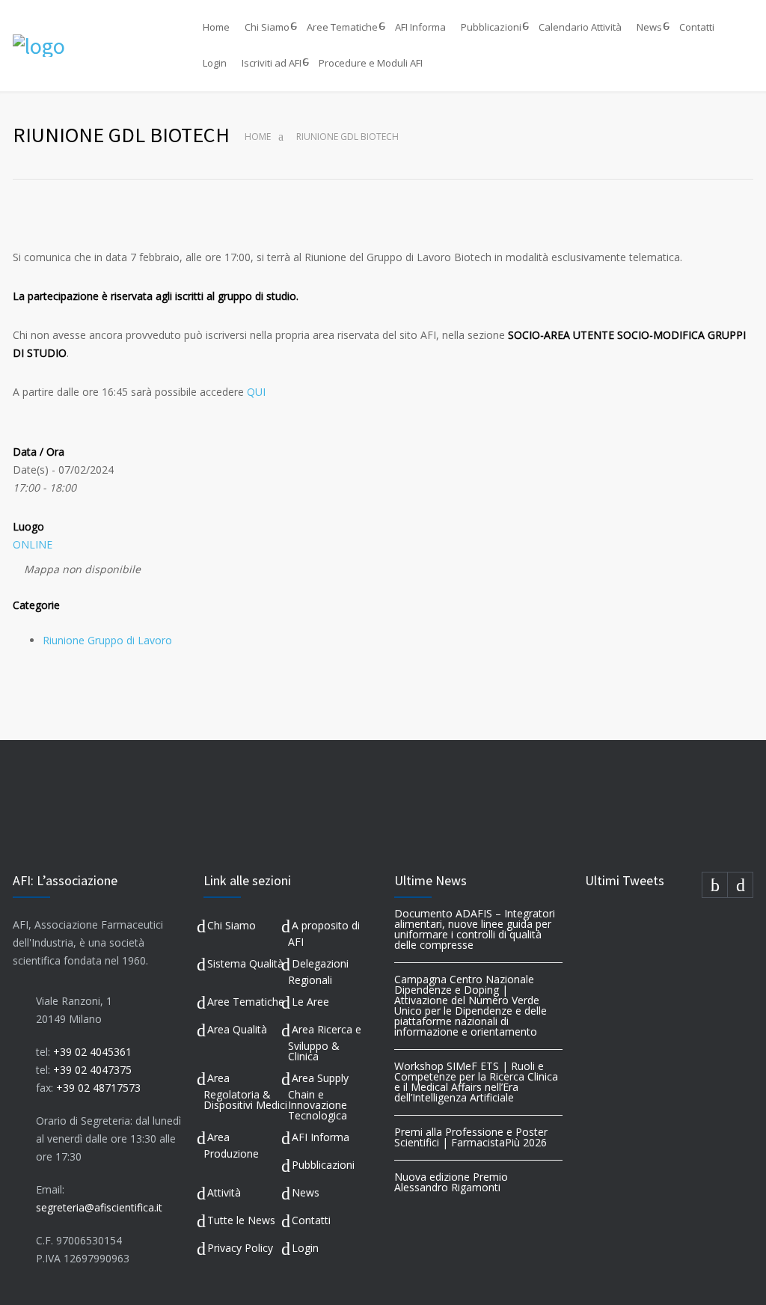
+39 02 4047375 (92, 1070)
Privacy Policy (240, 1248)
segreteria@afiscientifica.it (99, 1207)
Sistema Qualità (245, 963)
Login (215, 63)
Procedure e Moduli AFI (371, 63)
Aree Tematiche (342, 27)
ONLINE (32, 544)
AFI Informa (420, 27)
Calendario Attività (580, 27)
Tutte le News (241, 1220)
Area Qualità (237, 1029)
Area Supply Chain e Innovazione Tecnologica (318, 1096)
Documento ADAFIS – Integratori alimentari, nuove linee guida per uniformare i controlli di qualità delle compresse (474, 929)
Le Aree (310, 1001)
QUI (256, 392)
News (649, 27)
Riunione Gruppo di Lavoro (107, 640)
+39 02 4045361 (92, 1052)
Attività (224, 1192)
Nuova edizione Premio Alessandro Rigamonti (451, 1182)
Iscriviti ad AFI (271, 63)
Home (216, 27)
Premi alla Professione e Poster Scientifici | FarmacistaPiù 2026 (471, 1137)
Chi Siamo (267, 27)
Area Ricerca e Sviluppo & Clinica (324, 1042)
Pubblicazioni (491, 27)
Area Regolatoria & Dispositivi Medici (245, 1091)
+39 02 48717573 (98, 1088)
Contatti (696, 27)
